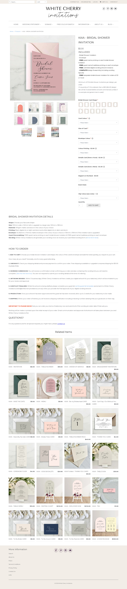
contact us (61, 324)
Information (83, 24)
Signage (48, 24)
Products (17, 31)
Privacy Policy (13, 568)
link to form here (92, 238)
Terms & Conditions (14, 564)
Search (11, 553)
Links (10, 575)
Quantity (81, 202)
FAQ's (10, 560)
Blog (110, 24)
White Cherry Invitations (65, 583)
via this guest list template (84, 286)
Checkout (113, 2)
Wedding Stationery (30, 24)
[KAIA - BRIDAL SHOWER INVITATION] (43, 68)
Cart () (104, 2)
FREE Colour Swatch (65, 24)
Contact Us (74, 2)
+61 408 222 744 (86, 2)
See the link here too (24, 273)
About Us (98, 24)
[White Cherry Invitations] (63, 13)
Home (16, 24)
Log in (95, 2)
